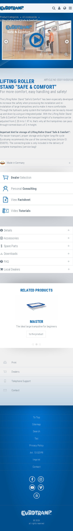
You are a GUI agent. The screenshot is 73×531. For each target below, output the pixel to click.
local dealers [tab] (11, 269)
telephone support (21, 381)
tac (36, 438)
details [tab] (7, 230)
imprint (36, 459)
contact (15, 390)
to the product (36, 334)
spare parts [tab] (10, 246)
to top (36, 417)
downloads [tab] (10, 253)
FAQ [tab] (6, 261)
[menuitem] (59, 8)
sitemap (36, 424)
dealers (15, 371)
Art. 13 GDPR (36, 452)
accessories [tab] (11, 238)
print (13, 362)
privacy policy (36, 445)
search (36, 431)
